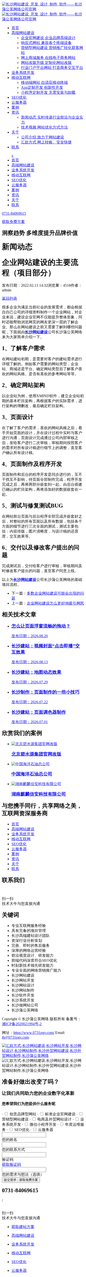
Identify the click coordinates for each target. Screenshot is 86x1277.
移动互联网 (21, 78)
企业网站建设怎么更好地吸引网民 (55, 603)
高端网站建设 (22, 33)
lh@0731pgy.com (15, 1037)
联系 (15, 147)
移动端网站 (44, 82)
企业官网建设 (48, 38)
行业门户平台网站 (52, 68)
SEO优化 (19, 97)
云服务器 (19, 102)
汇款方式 (46, 142)
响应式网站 (46, 43)
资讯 (15, 112)
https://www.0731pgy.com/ (33, 1033)
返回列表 (9, 298)
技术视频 (44, 127)
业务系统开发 (22, 73)
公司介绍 (42, 137)
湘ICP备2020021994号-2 (22, 1024)
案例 (15, 107)
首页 (15, 28)
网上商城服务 (48, 58)
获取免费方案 (13, 222)
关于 (15, 132)
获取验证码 (11, 1164)
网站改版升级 (46, 63)
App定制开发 (42, 87)
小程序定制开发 (48, 92)
